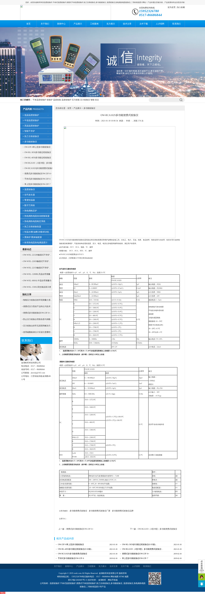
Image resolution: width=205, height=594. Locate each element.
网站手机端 (113, 580)
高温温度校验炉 (31, 126)
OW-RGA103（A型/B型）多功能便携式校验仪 (38, 164)
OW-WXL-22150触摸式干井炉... (36, 268)
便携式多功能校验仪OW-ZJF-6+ (38, 174)
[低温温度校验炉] (48, 115)
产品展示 (78, 24)
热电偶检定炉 (30, 211)
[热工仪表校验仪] (48, 136)
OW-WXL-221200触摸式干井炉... (37, 255)
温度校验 (57, 100)
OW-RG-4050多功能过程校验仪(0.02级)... (75, 549)
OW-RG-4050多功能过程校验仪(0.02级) (37, 158)
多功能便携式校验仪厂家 (99, 511)
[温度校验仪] (48, 190)
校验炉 (50, 100)
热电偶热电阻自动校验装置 (37, 216)
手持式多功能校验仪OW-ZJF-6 (37, 179)
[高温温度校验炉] (48, 126)
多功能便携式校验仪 (78, 511)
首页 (28, 24)
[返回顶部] (201, 583)
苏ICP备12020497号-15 (77, 580)
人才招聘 (160, 24)
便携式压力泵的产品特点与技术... (37, 306)
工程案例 (94, 24)
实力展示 (111, 24)
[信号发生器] (48, 195)
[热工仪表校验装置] (48, 227)
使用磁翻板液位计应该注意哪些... (37, 332)
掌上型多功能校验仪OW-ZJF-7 (37, 184)
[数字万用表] (48, 205)
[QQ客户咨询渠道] (201, 576)
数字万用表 (29, 205)
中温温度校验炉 (31, 120)
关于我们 (45, 24)
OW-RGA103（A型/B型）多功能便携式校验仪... (142, 549)
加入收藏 (181, 7)
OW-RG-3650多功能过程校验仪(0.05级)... (139, 544)
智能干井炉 (29, 131)
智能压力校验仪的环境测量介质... (37, 300)
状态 (97, 100)
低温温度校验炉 (31, 115)
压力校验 (76, 100)
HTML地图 (123, 577)
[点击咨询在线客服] (201, 566)
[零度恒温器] (48, 200)
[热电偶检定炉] (48, 211)
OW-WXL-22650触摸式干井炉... (36, 261)
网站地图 (114, 577)
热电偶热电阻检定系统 (34, 221)
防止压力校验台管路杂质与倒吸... (37, 319)
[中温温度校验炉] (48, 121)
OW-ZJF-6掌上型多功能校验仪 (37, 147)
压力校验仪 (85, 100)
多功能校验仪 (30, 142)
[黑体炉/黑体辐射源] (48, 237)
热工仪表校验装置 (32, 226)
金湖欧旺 (102, 580)
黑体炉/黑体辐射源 (33, 237)
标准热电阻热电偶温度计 (35, 242)
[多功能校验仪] (48, 142)
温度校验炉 (66, 100)
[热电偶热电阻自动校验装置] (48, 216)
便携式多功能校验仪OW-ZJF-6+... (37, 313)
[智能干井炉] (48, 131)
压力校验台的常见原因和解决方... (37, 326)
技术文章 (127, 24)
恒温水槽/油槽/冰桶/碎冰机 (36, 232)
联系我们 (176, 24)
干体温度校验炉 (39, 100)
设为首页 (171, 7)
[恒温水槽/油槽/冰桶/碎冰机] (48, 232)
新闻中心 (61, 24)
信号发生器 (29, 195)
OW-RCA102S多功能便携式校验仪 (39, 168)
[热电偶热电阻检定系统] (48, 221)
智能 (92, 100)
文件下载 (143, 24)
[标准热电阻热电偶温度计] (48, 243)
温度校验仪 (29, 189)
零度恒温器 (29, 200)
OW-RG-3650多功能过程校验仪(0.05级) (37, 153)
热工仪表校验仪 (31, 136)
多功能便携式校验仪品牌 (122, 511)
